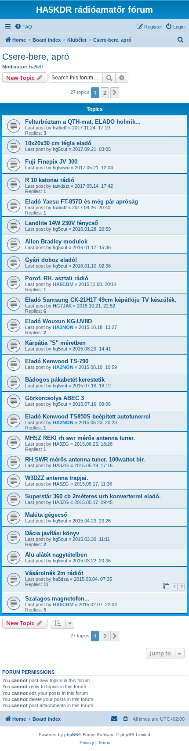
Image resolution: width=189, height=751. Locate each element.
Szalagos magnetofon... (57, 598)
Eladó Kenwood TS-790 (56, 361)
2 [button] (104, 93)
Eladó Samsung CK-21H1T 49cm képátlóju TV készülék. (100, 300)
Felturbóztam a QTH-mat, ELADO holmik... (83, 121)
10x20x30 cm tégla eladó (58, 143)
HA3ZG (61, 444)
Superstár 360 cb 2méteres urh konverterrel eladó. (93, 496)
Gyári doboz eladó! (51, 260)
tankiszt (61, 186)
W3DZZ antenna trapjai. (56, 478)
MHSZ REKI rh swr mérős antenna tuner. (80, 438)
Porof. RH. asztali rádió (56, 278)
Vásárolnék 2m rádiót (54, 573)
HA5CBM (63, 284)
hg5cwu (61, 167)
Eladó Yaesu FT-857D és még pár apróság (81, 201)
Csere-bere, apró (35, 56)
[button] (114, 92)
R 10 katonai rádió (49, 180)
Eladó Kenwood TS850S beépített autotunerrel (87, 416)
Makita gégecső (46, 514)
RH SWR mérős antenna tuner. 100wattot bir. (85, 459)
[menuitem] (23, 26)
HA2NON (63, 327)
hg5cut (60, 149)
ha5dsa (61, 579)
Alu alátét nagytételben (56, 554)
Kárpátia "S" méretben (55, 343)
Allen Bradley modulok (56, 241)
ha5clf (36, 66)
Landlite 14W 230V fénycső (61, 223)
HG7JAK (62, 305)
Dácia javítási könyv (52, 533)
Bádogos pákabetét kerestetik (65, 379)
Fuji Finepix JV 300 (51, 161)
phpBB (71, 734)
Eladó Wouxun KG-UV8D (58, 321)
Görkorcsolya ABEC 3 (54, 398)
